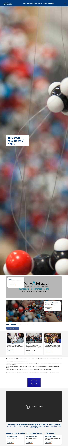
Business (45, 3)
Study (24, 3)
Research (40, 3)
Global (35, 3)
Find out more (10, 350)
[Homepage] (7, 3)
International (30, 3)
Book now (12, 284)
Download (48, 308)
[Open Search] (65, 3)
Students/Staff (51, 3)
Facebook (13, 328)
